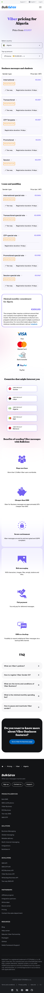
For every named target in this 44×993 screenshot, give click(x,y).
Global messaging (8, 835)
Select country (7, 41)
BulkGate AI (6, 849)
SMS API (4, 863)
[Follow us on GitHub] (32, 990)
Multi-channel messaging (10, 842)
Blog (3, 927)
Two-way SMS (6, 814)
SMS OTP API (6, 867)
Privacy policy (23, 984)
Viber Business (7, 806)
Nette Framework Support (11, 945)
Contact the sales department (12, 913)
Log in (40, 2)
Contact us (17, 784)
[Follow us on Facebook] (22, 990)
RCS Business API (8, 870)
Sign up (6, 784)
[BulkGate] (9, 7)
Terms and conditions (8, 984)
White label (6, 902)
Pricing (4, 909)
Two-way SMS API (8, 881)
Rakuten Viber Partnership (11, 934)
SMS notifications (8, 803)
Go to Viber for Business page (22, 742)
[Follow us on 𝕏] (17, 990)
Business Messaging (9, 831)
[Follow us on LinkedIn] (12, 990)
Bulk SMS (5, 799)
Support (22, 2)
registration (9, 84)
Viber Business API (8, 874)
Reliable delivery (7, 838)
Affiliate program (8, 895)
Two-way (10, 90)
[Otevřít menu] (40, 7)
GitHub (4, 941)
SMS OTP (5, 817)
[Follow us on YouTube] (27, 990)
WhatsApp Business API (10, 878)
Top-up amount (7, 51)
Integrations (6, 846)
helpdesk (34, 324)
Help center (6, 930)
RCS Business (6, 810)
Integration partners (9, 899)
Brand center (6, 906)
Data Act (33, 984)
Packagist (5, 938)
